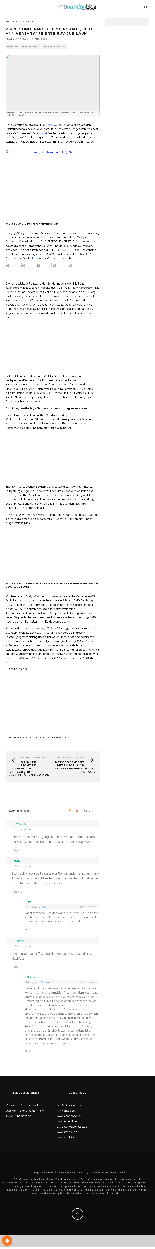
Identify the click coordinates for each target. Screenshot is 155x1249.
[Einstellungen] (7, 1240)
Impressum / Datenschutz (58, 1172)
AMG (50, 124)
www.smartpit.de (67, 1132)
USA (74, 737)
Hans (43, 906)
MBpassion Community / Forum (25, 1105)
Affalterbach (15, 737)
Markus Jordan (17, 39)
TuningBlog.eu (66, 1110)
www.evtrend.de (67, 1121)
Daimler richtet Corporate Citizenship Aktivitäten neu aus (29, 768)
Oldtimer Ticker (15, 1110)
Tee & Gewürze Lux (69, 1105)
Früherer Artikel (34, 757)
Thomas (45, 982)
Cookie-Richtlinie (108, 1172)
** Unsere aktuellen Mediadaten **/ (49, 1179)
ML (66, 737)
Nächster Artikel (70, 757)
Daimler (41, 737)
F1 (87, 254)
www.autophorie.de (69, 1115)
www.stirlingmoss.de (18, 1115)
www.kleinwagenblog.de (72, 1126)
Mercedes (55, 737)
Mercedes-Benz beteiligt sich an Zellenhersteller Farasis (75, 766)
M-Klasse (12, 47)
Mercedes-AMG (30, 47)
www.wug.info (65, 1137)
